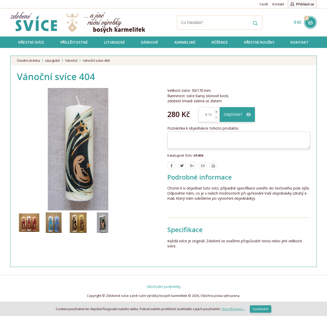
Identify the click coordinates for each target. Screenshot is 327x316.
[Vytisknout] (213, 165)
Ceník (264, 4)
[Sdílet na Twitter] (182, 165)
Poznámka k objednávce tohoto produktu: (203, 128)
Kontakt (278, 4)
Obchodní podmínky (164, 286)
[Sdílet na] (192, 165)
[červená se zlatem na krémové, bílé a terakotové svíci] (29, 222)
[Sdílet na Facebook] (171, 165)
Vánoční (71, 60)
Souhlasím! (260, 309)
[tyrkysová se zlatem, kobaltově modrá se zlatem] (53, 222)
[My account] (255, 23)
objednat (234, 114)
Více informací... (233, 309)
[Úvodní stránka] (77, 22)
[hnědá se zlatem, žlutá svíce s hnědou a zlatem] (78, 222)
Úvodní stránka (28, 60)
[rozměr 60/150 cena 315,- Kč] (102, 222)
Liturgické (52, 60)
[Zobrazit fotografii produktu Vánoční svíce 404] (78, 149)
